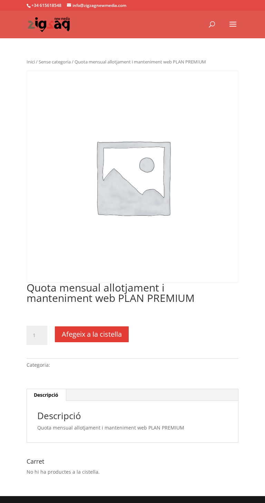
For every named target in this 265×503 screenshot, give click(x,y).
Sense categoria (55, 62)
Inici (31, 62)
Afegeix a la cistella (92, 334)
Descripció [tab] (46, 395)
